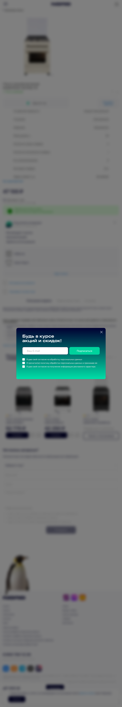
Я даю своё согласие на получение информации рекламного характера (60, 366)
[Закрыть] (101, 332)
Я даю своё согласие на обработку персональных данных (54, 359)
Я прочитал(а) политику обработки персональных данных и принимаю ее (61, 363)
